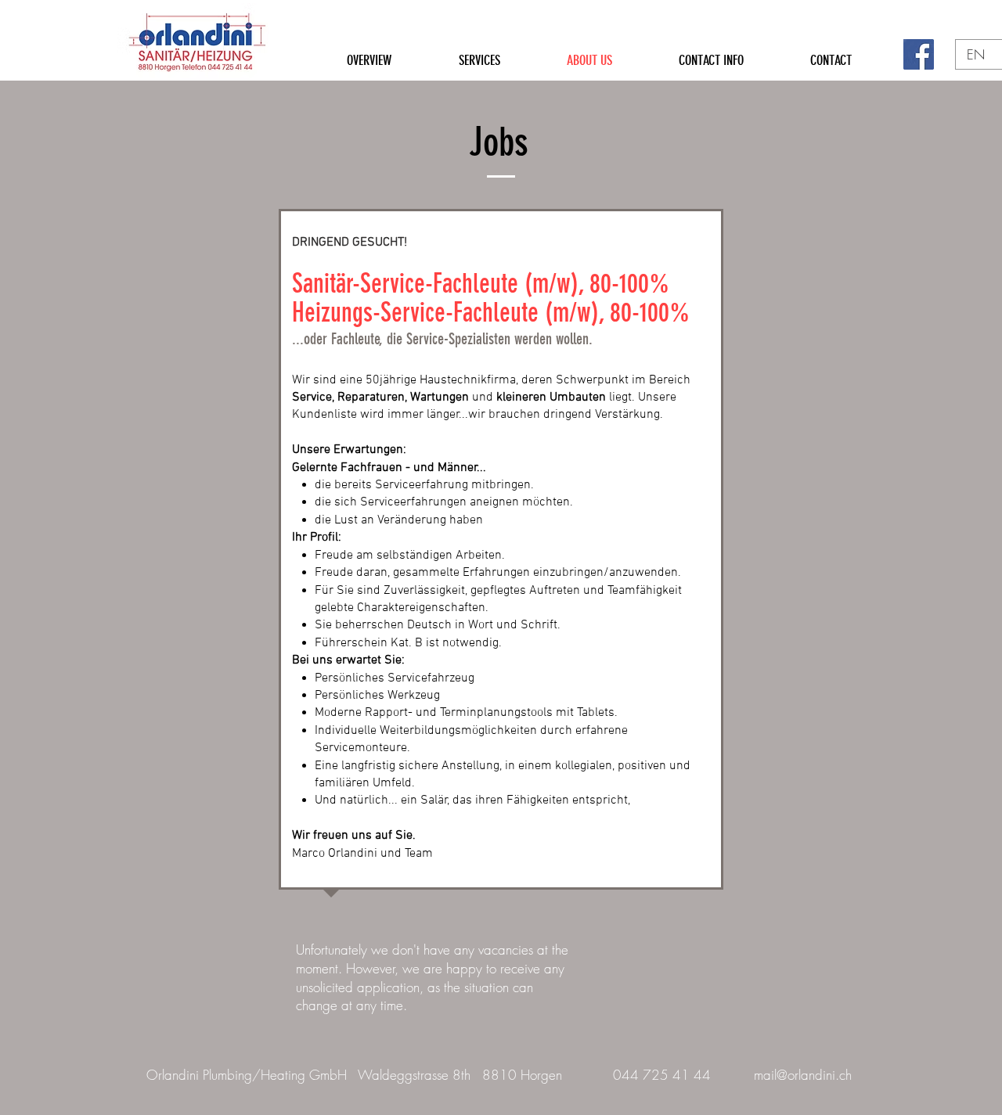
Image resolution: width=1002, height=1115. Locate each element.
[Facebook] (918, 54)
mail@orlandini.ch (803, 1075)
